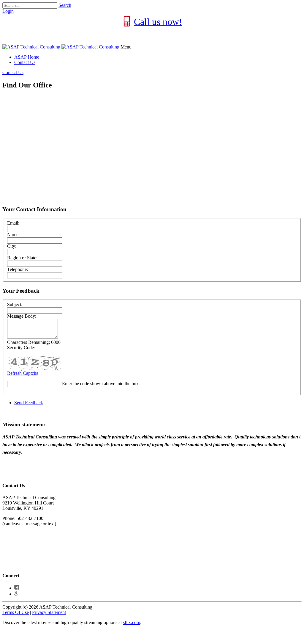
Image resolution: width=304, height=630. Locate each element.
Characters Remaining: (28, 342)
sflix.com (131, 622)
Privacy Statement (49, 612)
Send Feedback (28, 402)
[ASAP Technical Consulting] (31, 46)
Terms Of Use (15, 612)
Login (8, 11)
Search (64, 5)
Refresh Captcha (22, 373)
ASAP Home (26, 56)
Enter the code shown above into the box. (101, 383)
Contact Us (24, 62)
